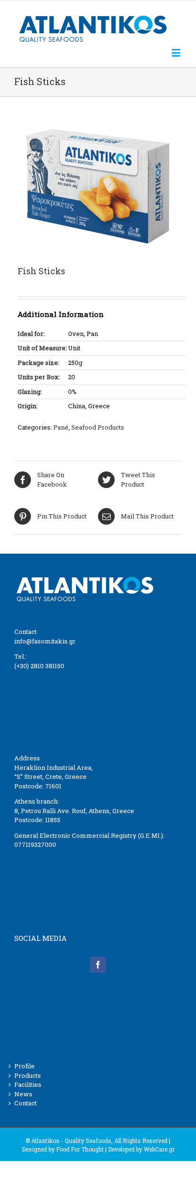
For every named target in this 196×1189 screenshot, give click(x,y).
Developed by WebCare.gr (141, 1149)
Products (27, 1075)
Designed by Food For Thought (63, 1149)
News (23, 1094)
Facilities (27, 1084)
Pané (61, 427)
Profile (24, 1066)
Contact (25, 1103)
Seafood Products (97, 427)
